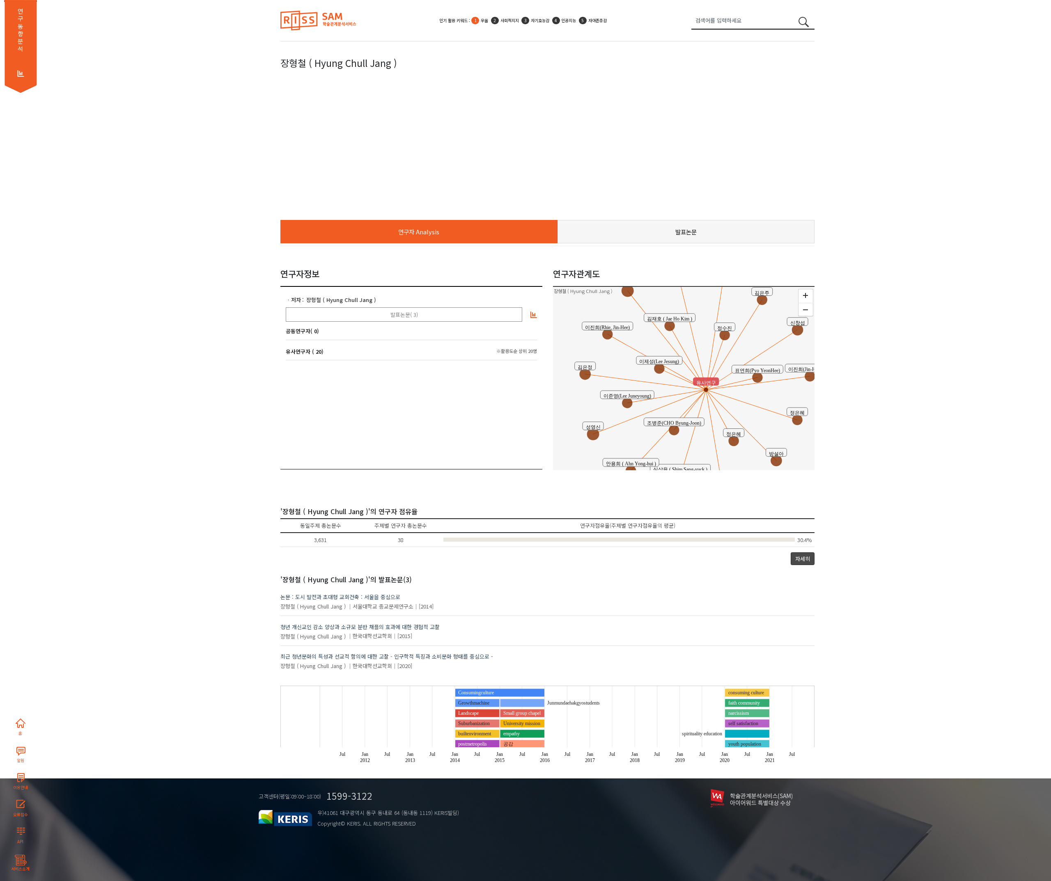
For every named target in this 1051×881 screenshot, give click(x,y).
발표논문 (686, 231)
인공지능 (568, 20)
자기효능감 (540, 20)
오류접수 (20, 814)
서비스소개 (20, 869)
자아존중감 (597, 20)
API (20, 841)
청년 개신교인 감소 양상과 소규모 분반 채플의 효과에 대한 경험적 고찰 (360, 627)
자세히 (802, 559)
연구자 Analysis (418, 231)
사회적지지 (509, 20)
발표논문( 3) (404, 314)
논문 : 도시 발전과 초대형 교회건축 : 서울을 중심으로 (340, 597)
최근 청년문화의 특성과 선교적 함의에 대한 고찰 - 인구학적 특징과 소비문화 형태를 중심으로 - (386, 656)
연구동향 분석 (20, 30)
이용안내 (20, 787)
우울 (484, 20)
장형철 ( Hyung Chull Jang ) (341, 300)
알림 (20, 760)
